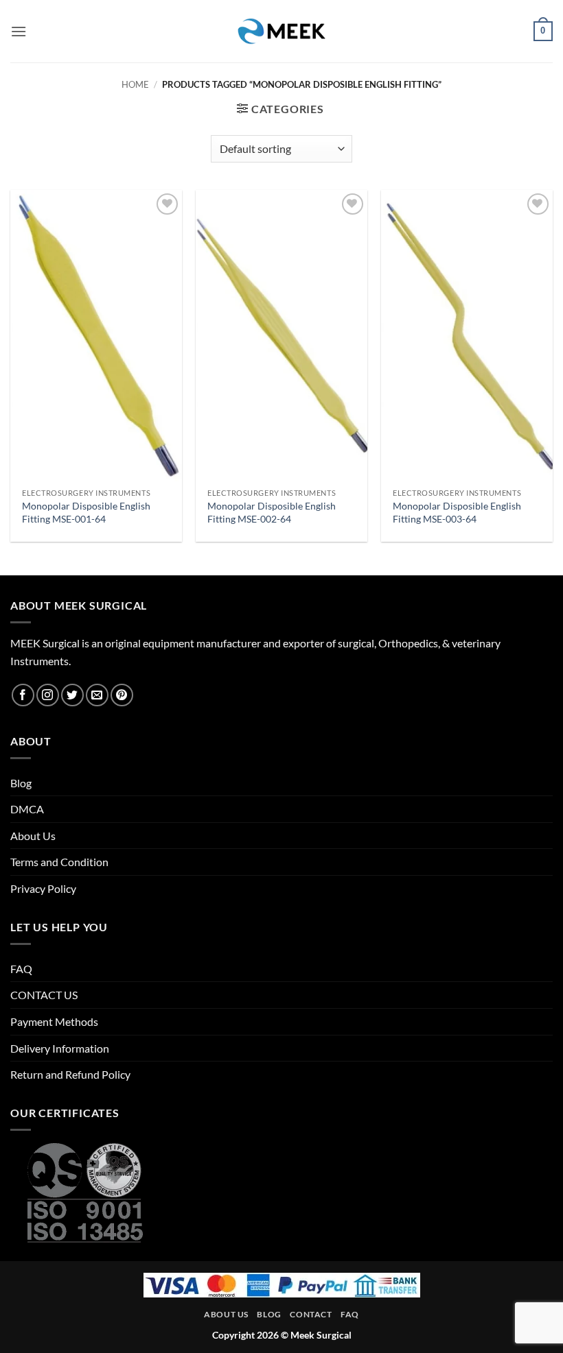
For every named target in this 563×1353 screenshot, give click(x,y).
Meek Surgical (321, 1335)
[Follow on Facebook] (23, 695)
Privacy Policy (43, 888)
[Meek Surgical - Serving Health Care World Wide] (281, 31)
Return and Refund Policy (70, 1074)
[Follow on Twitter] (72, 695)
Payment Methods (54, 1021)
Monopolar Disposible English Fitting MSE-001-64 (86, 512)
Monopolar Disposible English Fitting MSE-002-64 (271, 512)
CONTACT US (44, 994)
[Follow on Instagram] (47, 695)
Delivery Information (59, 1048)
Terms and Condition (59, 861)
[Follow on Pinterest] (122, 695)
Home (135, 84)
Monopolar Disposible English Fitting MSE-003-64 (457, 512)
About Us (33, 835)
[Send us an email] (97, 695)
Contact (311, 1314)
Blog (21, 782)
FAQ (21, 968)
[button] (18, 31)
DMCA (27, 808)
